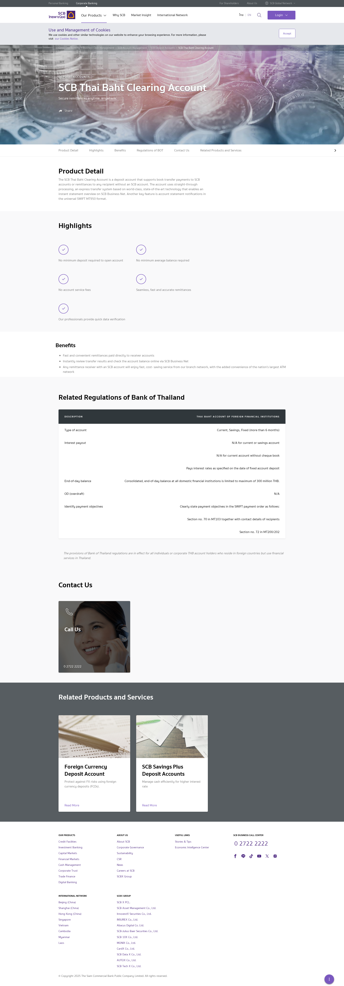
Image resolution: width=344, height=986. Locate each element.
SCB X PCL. (123, 902)
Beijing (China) (67, 902)
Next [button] (332, 150)
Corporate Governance (130, 847)
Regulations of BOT (150, 150)
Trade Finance (67, 876)
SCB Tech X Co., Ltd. (129, 966)
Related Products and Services (220, 150)
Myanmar (64, 937)
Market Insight (141, 15)
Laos (61, 943)
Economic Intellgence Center (192, 847)
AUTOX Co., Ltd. (126, 960)
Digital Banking (68, 882)
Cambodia (64, 931)
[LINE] (243, 855)
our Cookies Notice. (66, 38)
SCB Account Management (132, 48)
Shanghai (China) (69, 908)
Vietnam (63, 925)
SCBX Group (124, 876)
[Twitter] (267, 855)
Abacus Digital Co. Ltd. (130, 925)
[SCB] (62, 15)
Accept (287, 33)
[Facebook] (235, 855)
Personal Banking (58, 3)
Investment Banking (70, 847)
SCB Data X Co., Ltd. (129, 954)
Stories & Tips (183, 842)
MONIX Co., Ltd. (126, 943)
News (120, 865)
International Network (172, 15)
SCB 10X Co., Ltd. (127, 937)
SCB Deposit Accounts (162, 48)
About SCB (123, 842)
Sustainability (125, 853)
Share (68, 111)
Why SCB (119, 15)
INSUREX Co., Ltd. (127, 920)
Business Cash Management (98, 48)
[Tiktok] (251, 855)
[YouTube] (259, 855)
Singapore (65, 920)
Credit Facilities (67, 842)
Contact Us (181, 150)
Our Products (91, 16)
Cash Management (70, 865)
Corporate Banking (86, 3)
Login (279, 15)
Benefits (120, 150)
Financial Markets (69, 859)
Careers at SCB (126, 871)
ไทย (241, 15)
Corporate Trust (68, 871)
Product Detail (68, 150)
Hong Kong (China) (70, 914)
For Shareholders (229, 3)
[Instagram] (275, 855)
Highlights (96, 150)
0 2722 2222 (251, 843)
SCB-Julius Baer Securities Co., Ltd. (137, 931)
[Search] (259, 15)
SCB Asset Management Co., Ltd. (136, 908)
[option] (68, 150)
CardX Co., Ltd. (126, 949)
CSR (119, 859)
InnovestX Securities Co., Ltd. (134, 914)
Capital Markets (68, 853)
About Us (252, 3)
